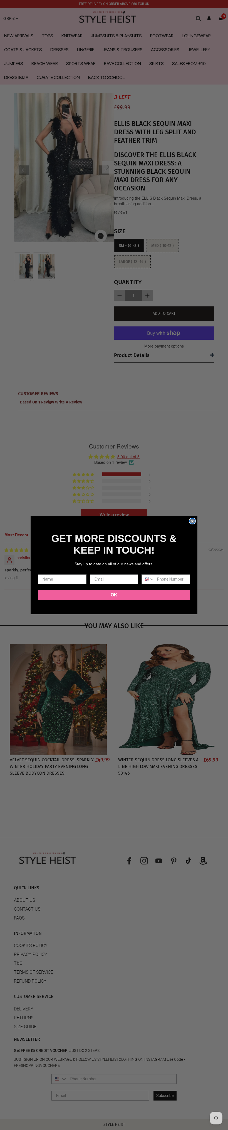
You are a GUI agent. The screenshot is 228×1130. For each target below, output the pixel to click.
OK (114, 595)
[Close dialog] (192, 521)
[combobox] (148, 579)
